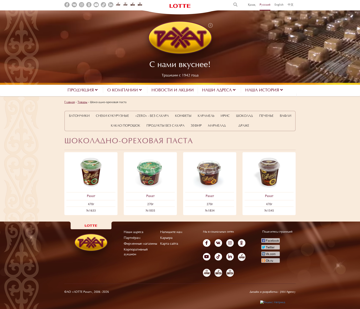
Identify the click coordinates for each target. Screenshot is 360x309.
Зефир (196, 125)
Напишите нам (171, 232)
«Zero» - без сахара (152, 116)
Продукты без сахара (165, 125)
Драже (243, 125)
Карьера (166, 238)
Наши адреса (133, 232)
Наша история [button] (262, 90)
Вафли (285, 116)
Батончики (79, 116)
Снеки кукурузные (112, 116)
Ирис (225, 116)
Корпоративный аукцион (136, 252)
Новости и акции (172, 90)
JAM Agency (288, 292)
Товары (82, 102)
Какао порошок (125, 125)
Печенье (266, 116)
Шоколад (244, 116)
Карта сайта (169, 243)
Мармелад (217, 125)
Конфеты (183, 116)
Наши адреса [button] (217, 90)
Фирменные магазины (140, 243)
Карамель (206, 116)
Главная (69, 102)
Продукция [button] (81, 90)
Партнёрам (132, 238)
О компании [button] (123, 90)
